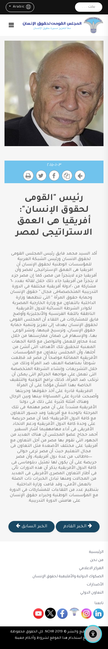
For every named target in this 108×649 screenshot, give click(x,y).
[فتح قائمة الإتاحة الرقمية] (93, 634)
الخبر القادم (75, 526)
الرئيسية (96, 552)
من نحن (97, 560)
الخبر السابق (33, 526)
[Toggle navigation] (11, 25)
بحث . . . (88, 7)
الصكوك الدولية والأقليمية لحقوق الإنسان (68, 577)
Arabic (18, 7)
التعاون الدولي (92, 593)
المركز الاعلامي (91, 568)
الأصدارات (95, 585)
